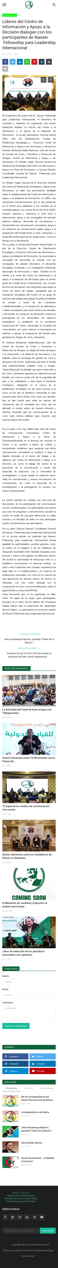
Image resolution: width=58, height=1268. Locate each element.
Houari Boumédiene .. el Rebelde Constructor (37, 1160)
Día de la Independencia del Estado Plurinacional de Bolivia (37, 1098)
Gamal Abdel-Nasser (31, 1143)
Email (5, 989)
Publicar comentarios (16, 1025)
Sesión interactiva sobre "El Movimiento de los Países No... (28, 759)
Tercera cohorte (10, 15)
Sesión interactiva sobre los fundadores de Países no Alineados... (27, 856)
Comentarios (11, 968)
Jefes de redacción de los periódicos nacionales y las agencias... (23, 953)
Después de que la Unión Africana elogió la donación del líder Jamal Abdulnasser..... (29, 655)
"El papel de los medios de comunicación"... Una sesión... (27, 808)
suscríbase (47, 1230)
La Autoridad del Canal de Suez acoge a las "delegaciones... (27, 711)
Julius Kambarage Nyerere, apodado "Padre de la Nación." (29, 641)
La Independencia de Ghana (35, 1112)
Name (5, 975)
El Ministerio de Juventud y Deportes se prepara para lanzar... (24, 905)
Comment (7, 1002)
